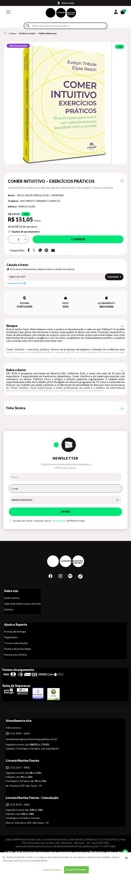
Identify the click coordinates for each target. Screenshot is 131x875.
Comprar (78, 239)
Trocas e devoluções (16, 643)
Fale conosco (13, 727)
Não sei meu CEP (15, 283)
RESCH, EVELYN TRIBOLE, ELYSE (33, 195)
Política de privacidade (17, 648)
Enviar (65, 511)
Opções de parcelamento (25, 231)
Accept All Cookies (76, 869)
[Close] (126, 858)
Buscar (28, 26)
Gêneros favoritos (22, 499)
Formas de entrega (15, 631)
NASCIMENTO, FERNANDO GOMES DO (40, 201)
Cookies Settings (51, 869)
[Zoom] (65, 103)
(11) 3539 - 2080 (20, 804)
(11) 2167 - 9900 (20, 767)
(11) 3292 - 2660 (20, 733)
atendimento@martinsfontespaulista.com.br (28, 739)
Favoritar (122, 181)
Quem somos (11, 597)
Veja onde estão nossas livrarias (22, 603)
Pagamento (11, 637)
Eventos (8, 609)
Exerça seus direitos (15, 654)
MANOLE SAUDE (26, 206)
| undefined (57, 195)
